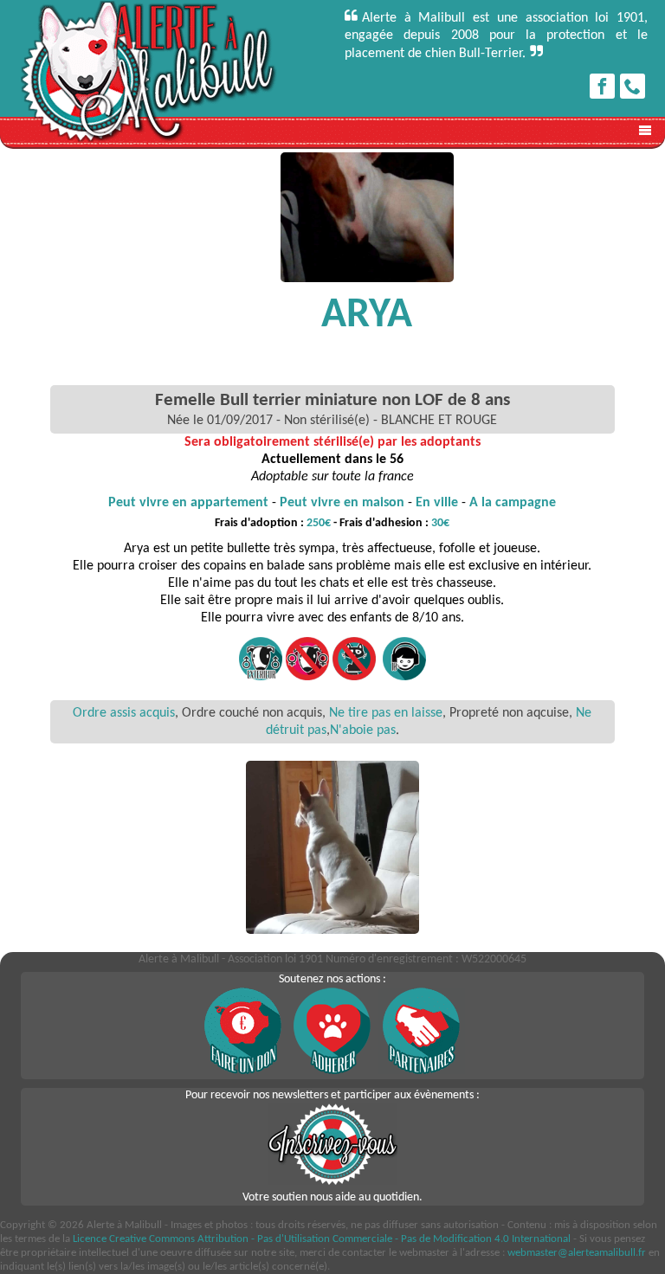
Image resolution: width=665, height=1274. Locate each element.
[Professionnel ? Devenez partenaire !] (421, 1071)
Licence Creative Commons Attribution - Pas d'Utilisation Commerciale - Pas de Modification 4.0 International (322, 1239)
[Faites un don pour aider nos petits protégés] (243, 1071)
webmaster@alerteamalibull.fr (576, 1252)
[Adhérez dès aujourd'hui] (332, 1071)
